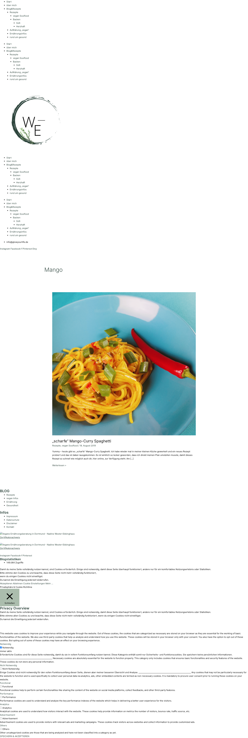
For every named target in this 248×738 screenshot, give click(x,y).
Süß (18, 23)
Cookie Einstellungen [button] (34, 583)
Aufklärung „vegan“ (19, 30)
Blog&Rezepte (13, 8)
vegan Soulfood (21, 15)
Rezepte (14, 12)
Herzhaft (20, 26)
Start (8, 1)
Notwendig (7, 647)
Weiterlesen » (59, 465)
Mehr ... (49, 583)
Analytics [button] (4, 704)
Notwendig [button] (5, 644)
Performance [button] (6, 693)
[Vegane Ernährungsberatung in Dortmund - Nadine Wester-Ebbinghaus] (37, 533)
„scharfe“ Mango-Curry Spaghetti (81, 441)
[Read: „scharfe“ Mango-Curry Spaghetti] (124, 363)
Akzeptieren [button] (6, 583)
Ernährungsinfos (18, 33)
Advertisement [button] (7, 715)
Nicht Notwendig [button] (8, 665)
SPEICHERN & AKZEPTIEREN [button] (14, 736)
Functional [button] (5, 683)
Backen (16, 19)
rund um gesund (18, 37)
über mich (11, 5)
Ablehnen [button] (18, 583)
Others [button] (3, 725)
